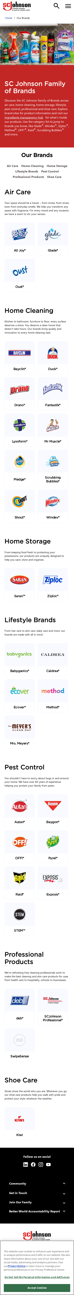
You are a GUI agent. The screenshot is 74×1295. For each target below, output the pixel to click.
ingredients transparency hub (25, 117)
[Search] (56, 6)
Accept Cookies (37, 1288)
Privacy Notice (17, 1266)
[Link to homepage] (17, 6)
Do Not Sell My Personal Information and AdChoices (37, 1277)
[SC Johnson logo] (37, 1235)
